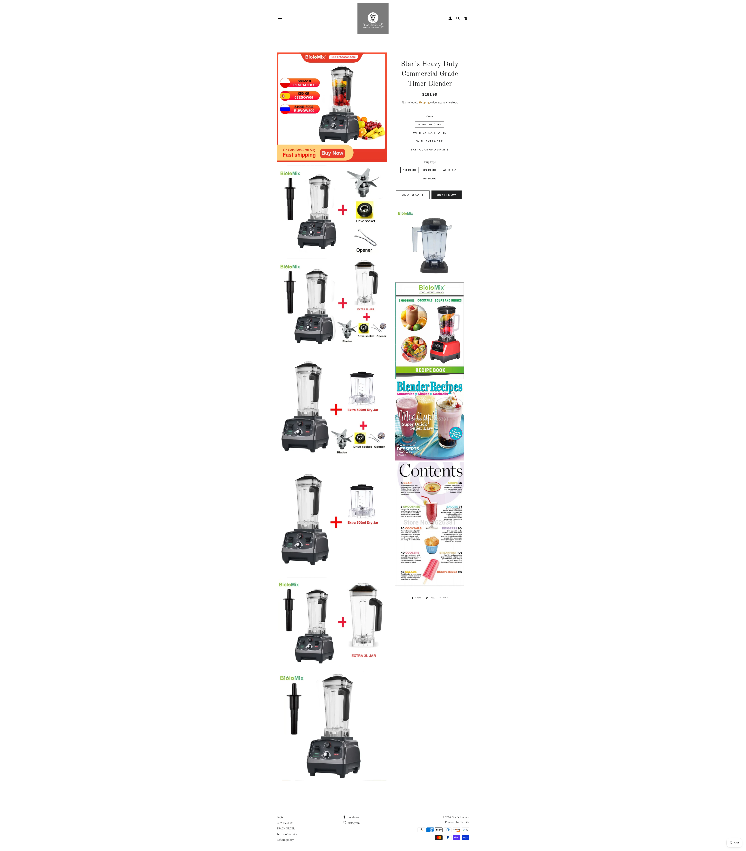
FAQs (280, 817)
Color (429, 116)
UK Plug (429, 178)
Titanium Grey (429, 124)
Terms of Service (287, 834)
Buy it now (446, 194)
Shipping (424, 102)
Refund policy (285, 839)
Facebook (353, 817)
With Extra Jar (429, 141)
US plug (429, 170)
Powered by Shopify (457, 822)
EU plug (409, 170)
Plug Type (430, 162)
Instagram (353, 823)
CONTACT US (285, 823)
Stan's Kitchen (460, 817)
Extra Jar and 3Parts (430, 149)
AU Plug (450, 170)
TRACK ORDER (286, 828)
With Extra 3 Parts (429, 132)
